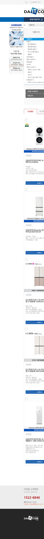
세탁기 (30, 72)
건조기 (30, 75)
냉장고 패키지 (31, 59)
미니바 (29, 64)
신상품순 (30, 111)
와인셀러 (29, 62)
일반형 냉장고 (32, 47)
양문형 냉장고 (32, 49)
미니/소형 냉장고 (33, 52)
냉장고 (29, 41)
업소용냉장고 (32, 44)
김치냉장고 (30, 57)
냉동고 (30, 54)
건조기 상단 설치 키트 (35, 77)
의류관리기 (30, 80)
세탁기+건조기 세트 (34, 69)
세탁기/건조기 (31, 67)
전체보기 (29, 39)
